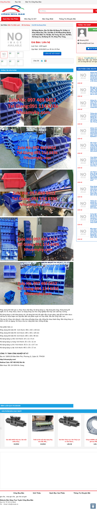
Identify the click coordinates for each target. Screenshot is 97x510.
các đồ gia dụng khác (39, 25)
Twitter (42, 61)
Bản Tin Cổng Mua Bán (33, 2)
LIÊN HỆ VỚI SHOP (52, 54)
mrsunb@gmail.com (87, 43)
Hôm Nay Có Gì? (30, 19)
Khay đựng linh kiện (7, 310)
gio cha (2, 496)
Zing (45, 61)
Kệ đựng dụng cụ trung (8, 342)
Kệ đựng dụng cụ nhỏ (7, 314)
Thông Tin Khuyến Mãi (67, 19)
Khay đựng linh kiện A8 (8, 330)
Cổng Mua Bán (5, 2)
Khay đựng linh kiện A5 (8, 336)
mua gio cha (10, 496)
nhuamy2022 (84, 40)
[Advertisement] (36, 383)
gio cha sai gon (21, 496)
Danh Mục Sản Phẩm (10, 19)
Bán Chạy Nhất (47, 19)
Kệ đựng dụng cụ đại (7, 347)
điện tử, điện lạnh (14, 25)
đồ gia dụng (26, 25)
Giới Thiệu (37, 493)
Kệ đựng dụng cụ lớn (7, 345)
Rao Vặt (18, 2)
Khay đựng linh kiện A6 (8, 333)
